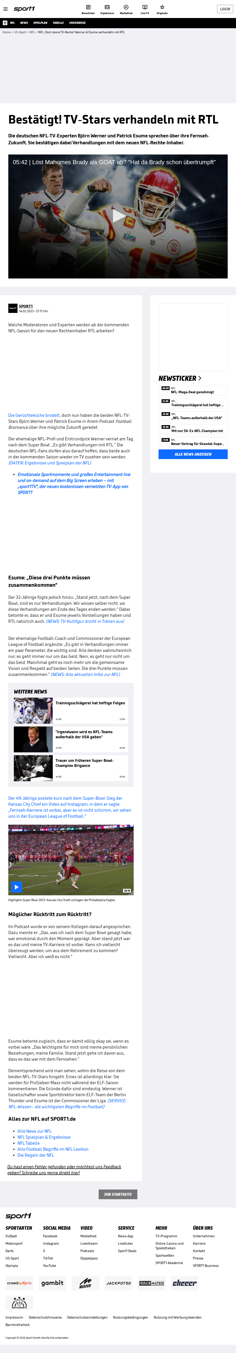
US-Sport (12, 1258)
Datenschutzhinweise (45, 1317)
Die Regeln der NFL (36, 1155)
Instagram (51, 1243)
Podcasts (87, 1251)
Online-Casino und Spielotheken (169, 1245)
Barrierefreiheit (18, 1325)
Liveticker (125, 1243)
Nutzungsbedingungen (130, 1317)
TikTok (48, 1258)
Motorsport (14, 1243)
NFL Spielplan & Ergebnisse (44, 1137)
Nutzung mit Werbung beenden (178, 1317)
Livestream (89, 1243)
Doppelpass (89, 1258)
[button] (118, 216)
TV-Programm (166, 1236)
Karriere (199, 1243)
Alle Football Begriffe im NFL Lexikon (53, 1149)
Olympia (12, 1265)
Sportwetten (165, 1255)
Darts (10, 1251)
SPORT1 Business (206, 1265)
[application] (118, 216)
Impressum (14, 1317)
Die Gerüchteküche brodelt (34, 415)
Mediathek (88, 1236)
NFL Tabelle (29, 1143)
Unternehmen (204, 1236)
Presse (198, 1258)
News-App (125, 1236)
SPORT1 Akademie (169, 1263)
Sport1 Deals (127, 1251)
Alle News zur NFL (35, 1131)
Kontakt (199, 1251)
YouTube (49, 1265)
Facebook (50, 1236)
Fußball (11, 1236)
